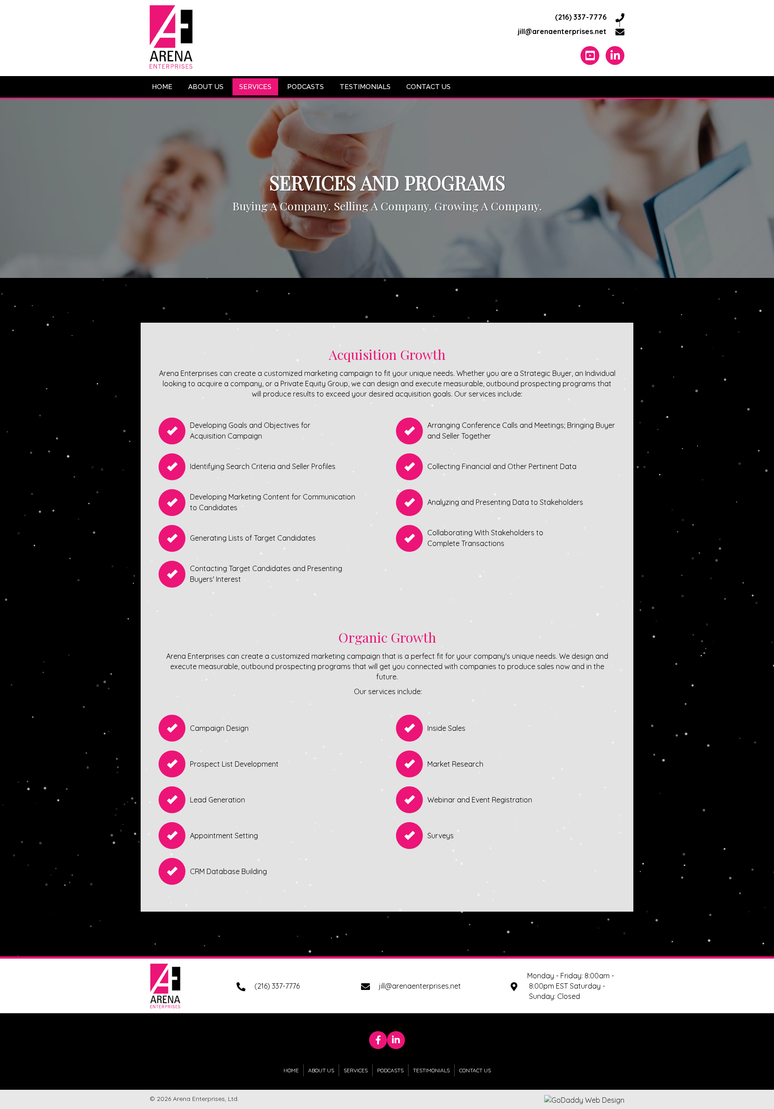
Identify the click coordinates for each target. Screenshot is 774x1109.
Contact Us (475, 1070)
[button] (378, 1040)
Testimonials (431, 1070)
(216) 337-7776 (580, 17)
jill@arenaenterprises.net (562, 31)
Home (291, 1070)
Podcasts (390, 1070)
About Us (321, 1070)
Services (356, 1070)
